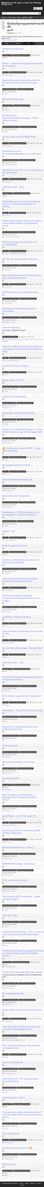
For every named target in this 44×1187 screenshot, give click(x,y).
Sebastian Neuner (21, 253)
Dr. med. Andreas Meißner (12, 237)
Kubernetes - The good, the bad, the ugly (22, 710)
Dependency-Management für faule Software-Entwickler (20, 728)
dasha (6, 967)
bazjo (6, 94)
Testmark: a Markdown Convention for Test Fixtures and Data (20, 561)
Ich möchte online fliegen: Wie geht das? (22, 648)
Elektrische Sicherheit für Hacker (18, 762)
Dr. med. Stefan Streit (11, 165)
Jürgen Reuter (9, 875)
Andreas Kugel (9, 339)
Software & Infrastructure (10, 127)
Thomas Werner (37, 339)
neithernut (8, 270)
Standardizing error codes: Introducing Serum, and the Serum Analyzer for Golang (21, 204)
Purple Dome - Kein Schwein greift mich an (22, 1011)
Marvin (7, 657)
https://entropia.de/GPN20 (9, 40)
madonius (7, 110)
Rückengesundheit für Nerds (16, 465)
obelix (6, 1175)
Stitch (6, 460)
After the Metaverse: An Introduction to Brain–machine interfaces (21, 276)
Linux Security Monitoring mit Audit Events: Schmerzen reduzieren (19, 580)
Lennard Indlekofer (10, 1040)
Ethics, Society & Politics (10, 160)
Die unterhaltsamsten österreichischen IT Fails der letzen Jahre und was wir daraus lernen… (22, 1115)
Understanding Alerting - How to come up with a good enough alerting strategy (23, 933)
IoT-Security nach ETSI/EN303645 (18, 137)
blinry (6, 554)
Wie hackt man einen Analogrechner (20, 292)
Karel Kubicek (8, 842)
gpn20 (24, 18)
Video (15, 33)
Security (5, 72)
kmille (6, 1057)
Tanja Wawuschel (10, 1073)
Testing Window (10, 746)
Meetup (5, 457)
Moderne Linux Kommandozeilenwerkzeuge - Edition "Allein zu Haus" (20, 118)
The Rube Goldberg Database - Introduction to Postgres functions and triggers (21, 598)
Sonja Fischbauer (18, 339)
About (21, 1183)
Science (5, 213)
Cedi (6, 721)
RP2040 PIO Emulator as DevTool (18, 864)
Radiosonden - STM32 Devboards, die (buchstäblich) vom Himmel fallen (20, 513)
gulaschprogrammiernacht (21, 55)
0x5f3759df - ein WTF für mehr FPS (19, 816)
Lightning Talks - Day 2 (13, 662)
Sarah (6, 424)
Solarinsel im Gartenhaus (14, 396)
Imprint (32, 1183)
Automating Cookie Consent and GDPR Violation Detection (21, 831)
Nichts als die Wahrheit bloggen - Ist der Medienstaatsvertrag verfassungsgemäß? (22, 430)
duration (18, 43)
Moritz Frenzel (9, 253)
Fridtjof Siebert (9, 75)
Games (5, 655)
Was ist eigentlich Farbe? (14, 545)
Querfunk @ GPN (10, 778)
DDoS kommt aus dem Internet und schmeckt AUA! (19, 243)
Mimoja (13, 967)
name (7, 43)
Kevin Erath (22, 1040)
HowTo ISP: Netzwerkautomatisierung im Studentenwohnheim (22, 678)
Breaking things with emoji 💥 (17, 1148)
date (28, 43)
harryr (6, 375)
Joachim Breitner (9, 643)
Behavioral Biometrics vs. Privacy (18, 847)
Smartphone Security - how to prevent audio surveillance (22, 171)
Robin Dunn (8, 474)
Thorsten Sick (8, 1021)
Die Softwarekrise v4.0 (13, 993)
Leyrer (6, 131)
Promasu (7, 690)
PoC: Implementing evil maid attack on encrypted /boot (21, 1046)
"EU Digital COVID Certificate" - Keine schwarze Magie (21, 898)
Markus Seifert (9, 407)
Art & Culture (7, 962)
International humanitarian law (17, 479)
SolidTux (7, 705)
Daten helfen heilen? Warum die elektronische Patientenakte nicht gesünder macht (22, 223)
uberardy (7, 611)
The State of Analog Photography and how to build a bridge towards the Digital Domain (22, 953)
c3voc (22, 1185)
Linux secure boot (10, 1133)
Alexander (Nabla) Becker (12, 360)
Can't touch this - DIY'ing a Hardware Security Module (20, 1080)
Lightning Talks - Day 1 (13, 1098)
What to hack (8, 1164)
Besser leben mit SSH (12, 380)
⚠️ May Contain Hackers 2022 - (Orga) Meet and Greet (21, 449)
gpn (19, 18)
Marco (7, 341)
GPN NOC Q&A (10, 915)
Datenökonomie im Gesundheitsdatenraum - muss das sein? (21, 152)
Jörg (31, 339)
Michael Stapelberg (10, 891)
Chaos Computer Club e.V (10, 1183)
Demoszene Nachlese (12, 99)
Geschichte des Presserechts (16, 496)
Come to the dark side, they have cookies (22, 972)
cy (5, 626)
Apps (26, 1183)
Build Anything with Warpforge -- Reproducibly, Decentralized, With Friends (19, 797)
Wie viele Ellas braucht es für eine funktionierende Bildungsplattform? (21, 1028)
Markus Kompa (9, 443)
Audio (20, 33)
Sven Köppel (8, 303)
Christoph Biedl (9, 1142)
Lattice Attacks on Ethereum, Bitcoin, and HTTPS (22, 632)
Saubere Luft (8, 531)
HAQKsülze (8, 789)
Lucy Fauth (8, 287)
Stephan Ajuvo (9, 1004)
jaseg (6, 1092)
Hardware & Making (9, 89)
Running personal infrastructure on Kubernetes (19, 309)
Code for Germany (11, 327)
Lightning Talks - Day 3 (13, 187)
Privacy (39, 1183)
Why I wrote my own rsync (15, 880)
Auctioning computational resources (20, 259)
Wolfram (26, 339)
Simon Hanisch (9, 858)
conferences (12, 18)
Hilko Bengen (8, 590)
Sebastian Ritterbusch (11, 540)
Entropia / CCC (7, 55)
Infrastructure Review (12, 49)
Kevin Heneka (9, 146)
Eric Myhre (8, 215)
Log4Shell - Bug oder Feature (16, 617)
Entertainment (7, 105)
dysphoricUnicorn (10, 322)
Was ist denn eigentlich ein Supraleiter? (22, 696)
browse (4, 18)
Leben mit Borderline (12, 1062)
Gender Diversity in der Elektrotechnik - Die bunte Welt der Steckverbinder (21, 81)
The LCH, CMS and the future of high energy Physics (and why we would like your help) (22, 349)
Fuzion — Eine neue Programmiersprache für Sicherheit (22, 64)
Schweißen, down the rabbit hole (18, 413)
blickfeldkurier (9, 490)
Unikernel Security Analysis (15, 366)
